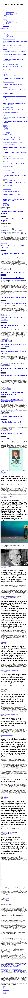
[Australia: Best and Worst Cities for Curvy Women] (14, 51)
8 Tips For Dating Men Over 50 (11, 416)
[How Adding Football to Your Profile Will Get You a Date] (8, 172)
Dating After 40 (6, 126)
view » (4, 897)
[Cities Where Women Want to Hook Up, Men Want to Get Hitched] (15, 118)
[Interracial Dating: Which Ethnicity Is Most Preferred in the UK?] (7, 87)
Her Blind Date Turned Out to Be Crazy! (12, 194)
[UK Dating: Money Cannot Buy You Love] (8, 82)
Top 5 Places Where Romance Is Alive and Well (13, 115)
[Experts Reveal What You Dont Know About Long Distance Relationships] (9, 101)
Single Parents (6, 204)
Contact (4, 15)
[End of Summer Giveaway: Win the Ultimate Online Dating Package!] (9, 166)
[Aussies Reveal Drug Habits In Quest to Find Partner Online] (9, 39)
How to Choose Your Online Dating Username (13, 158)
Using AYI (8, 132)
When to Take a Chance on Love (11, 433)
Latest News (5, 128)
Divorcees (5, 127)
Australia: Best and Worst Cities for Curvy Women (14, 54)
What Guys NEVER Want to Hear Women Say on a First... (12, 393)
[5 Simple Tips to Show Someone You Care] (11, 139)
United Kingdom (9, 36)
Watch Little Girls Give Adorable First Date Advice (14, 147)
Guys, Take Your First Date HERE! (12, 272)
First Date (8, 130)
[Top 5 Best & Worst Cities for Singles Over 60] (8, 107)
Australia (7, 34)
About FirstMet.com (10, 12)
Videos (7, 133)
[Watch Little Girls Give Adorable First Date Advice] (9, 144)
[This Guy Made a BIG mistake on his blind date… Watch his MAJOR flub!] (5, 196)
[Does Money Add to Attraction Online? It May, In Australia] (12, 45)
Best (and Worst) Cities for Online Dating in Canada (14, 71)
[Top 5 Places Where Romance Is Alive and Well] (10, 112)
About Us (5, 10)
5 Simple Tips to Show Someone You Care (12, 142)
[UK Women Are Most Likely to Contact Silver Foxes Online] (8, 93)
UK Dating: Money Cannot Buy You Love (12, 84)
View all (5, 63)
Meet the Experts (9, 14)
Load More (3, 861)
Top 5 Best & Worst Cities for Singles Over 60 (13, 109)
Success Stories (6, 205)
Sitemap (4, 992)
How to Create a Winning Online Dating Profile (13, 163)
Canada (7, 35)
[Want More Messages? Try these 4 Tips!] (8, 134)
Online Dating (6, 129)
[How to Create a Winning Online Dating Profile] (6, 161)
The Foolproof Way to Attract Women (13, 297)
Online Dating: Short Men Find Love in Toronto (13, 66)
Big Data (5, 33)
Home (4, 9)
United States (8, 37)
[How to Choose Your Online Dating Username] (8, 156)
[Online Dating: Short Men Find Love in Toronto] (10, 64)
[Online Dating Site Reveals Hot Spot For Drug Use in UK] (10, 75)
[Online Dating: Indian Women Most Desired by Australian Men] (9, 56)
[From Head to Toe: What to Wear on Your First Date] (7, 149)
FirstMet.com (6, 16)
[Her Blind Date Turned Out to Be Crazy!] (11, 191)
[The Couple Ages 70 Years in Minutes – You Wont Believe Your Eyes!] (7, 185)
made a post (6, 972)
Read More (22, 240)
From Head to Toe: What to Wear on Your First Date (15, 152)
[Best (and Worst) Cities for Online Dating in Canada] (8, 69)
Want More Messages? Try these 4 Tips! (12, 137)
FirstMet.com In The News (11, 13)
